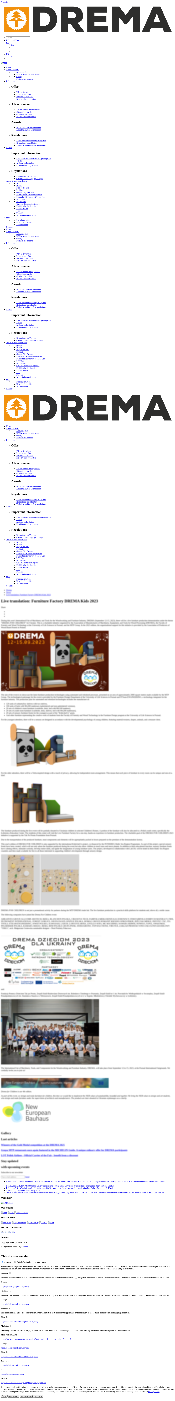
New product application (26, 99)
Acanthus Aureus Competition (28, 130)
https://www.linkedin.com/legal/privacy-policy (19, 1321)
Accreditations (22, 225)
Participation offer (23, 94)
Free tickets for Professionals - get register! (33, 158)
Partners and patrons (24, 79)
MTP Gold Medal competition (28, 127)
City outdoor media (24, 112)
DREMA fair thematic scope (27, 74)
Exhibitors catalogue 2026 (27, 165)
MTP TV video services (26, 117)
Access (19, 183)
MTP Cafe (20, 199)
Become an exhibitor (24, 97)
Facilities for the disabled (26, 206)
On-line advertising (24, 114)
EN (7, 42)
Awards (54, 1181)
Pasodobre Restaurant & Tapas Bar (30, 197)
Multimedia (153, 1181)
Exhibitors (10, 81)
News (8, 67)
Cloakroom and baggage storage (29, 178)
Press (8, 218)
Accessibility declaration (26, 215)
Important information (104, 1181)
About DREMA (12, 70)
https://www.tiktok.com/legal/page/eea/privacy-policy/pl (23, 1383)
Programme (35, 1190)
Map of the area (22, 188)
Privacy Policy (154, 1392)
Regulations (83, 1181)
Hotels (19, 185)
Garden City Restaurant (25, 192)
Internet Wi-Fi (22, 208)
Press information (23, 220)
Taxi (18, 211)
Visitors (9, 148)
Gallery (19, 77)
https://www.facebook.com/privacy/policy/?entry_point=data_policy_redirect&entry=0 (36, 1339)
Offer (36, 1181)
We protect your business (67, 1181)
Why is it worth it (23, 92)
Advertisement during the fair (28, 110)
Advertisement (44, 1181)
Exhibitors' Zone (13, 40)
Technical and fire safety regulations (30, 145)
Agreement (8, 1262)
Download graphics (24, 222)
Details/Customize (24, 1262)
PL (12, 45)
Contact (9, 227)
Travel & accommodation (16, 181)
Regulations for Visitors (25, 176)
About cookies (41, 1262)
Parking (19, 190)
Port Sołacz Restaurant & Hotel (29, 195)
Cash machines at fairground (27, 204)
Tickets (19, 161)
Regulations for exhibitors (26, 143)
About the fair (22, 72)
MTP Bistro (21, 202)
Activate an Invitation (25, 163)
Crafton (25, 1247)
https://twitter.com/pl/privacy (12, 1374)
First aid (19, 213)
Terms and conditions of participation (31, 141)
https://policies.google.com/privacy (15, 1286)
